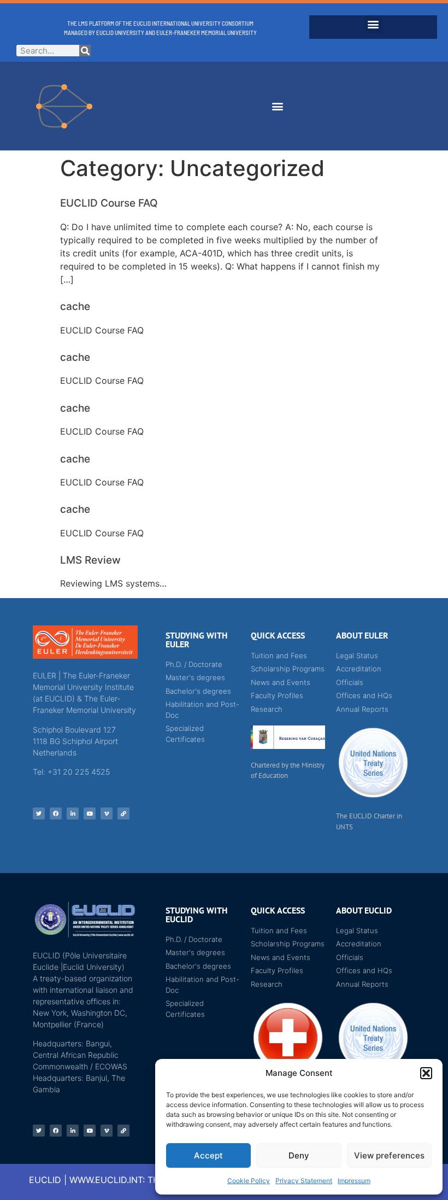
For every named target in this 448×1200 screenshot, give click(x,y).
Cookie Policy (248, 1180)
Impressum (354, 1180)
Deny (298, 1155)
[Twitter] (39, 813)
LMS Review (90, 560)
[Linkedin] (73, 813)
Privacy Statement (303, 1180)
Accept (208, 1155)
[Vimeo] (107, 813)
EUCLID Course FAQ (109, 203)
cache (75, 306)
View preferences (389, 1155)
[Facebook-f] (56, 813)
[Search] (85, 50)
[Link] (123, 813)
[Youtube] (90, 813)
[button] (426, 1073)
